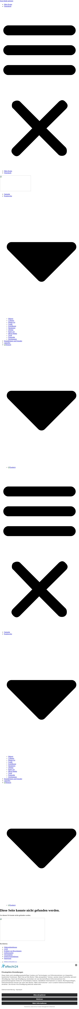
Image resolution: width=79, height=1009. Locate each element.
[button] (39, 88)
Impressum (7, 958)
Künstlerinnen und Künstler (13, 341)
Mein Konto (8, 4)
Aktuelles (7, 343)
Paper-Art (11, 332)
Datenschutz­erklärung (11, 956)
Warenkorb (7, 6)
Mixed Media (12, 333)
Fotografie (11, 337)
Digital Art (11, 322)
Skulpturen (11, 328)
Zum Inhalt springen (6, 1)
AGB (6, 949)
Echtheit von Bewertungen (12, 951)
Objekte (10, 330)
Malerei (10, 319)
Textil (10, 335)
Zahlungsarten (8, 953)
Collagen (11, 320)
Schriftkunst (12, 326)
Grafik (10, 324)
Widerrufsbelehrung (10, 947)
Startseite (7, 194)
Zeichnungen (12, 339)
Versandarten (8, 955)
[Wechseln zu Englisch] (12, 467)
